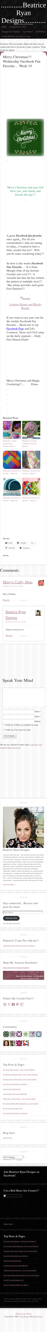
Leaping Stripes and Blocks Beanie (25, 306)
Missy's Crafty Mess (18, 582)
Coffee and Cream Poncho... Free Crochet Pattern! (19, 1099)
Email (37, 716)
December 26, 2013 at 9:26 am (16, 622)
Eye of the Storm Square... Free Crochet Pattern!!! (19, 1070)
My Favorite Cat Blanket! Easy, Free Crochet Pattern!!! (20, 1075)
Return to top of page (24, 1313)
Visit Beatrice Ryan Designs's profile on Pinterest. (19, 946)
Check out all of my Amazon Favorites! (16, 968)
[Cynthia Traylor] (6, 1043)
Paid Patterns (41, 31)
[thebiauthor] (32, 1034)
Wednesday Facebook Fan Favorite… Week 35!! (31, 499)
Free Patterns (28, 31)
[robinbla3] (19, 1034)
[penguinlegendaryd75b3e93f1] (19, 1043)
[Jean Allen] (25, 1034)
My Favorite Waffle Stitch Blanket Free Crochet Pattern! (21, 1104)
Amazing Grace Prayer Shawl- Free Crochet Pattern (20, 1079)
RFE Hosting (38, 1316)
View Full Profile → (9, 884)
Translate (19, 1159)
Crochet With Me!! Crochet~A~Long (15, 36)
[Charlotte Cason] (38, 1034)
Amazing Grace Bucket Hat (11, 1089)
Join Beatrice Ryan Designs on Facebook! (21, 1173)
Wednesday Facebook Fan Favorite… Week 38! (11, 472)
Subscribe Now (11, 918)
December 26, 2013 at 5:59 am (13, 586)
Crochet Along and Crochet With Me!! (15, 1094)
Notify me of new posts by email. (18, 729)
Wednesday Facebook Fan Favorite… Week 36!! (11, 499)
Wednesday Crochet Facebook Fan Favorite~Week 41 (9, 443)
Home (3, 26)
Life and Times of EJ (17, 26)
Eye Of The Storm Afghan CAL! (13, 1108)
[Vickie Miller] (6, 1034)
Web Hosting (25, 1316)
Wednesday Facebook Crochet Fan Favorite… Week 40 (30, 443)
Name (37, 711)
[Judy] (25, 1043)
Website (38, 721)
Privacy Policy (8, 1224)
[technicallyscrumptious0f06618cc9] (12, 1034)
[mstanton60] (12, 1043)
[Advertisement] (23, 95)
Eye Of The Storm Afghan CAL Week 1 (15, 1113)
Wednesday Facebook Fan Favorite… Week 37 (31, 472)
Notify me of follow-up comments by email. (21, 725)
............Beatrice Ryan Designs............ (23, 12)
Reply (6, 600)
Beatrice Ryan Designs (16, 850)
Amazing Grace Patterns (10, 31)
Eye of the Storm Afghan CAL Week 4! (15, 1084)
